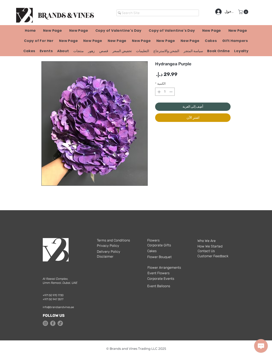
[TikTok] (60, 323)
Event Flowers (158, 273)
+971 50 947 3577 (53, 299)
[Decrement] (171, 92)
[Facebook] (52, 323)
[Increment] (159, 92)
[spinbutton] (165, 92)
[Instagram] (45, 323)
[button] (243, 12)
